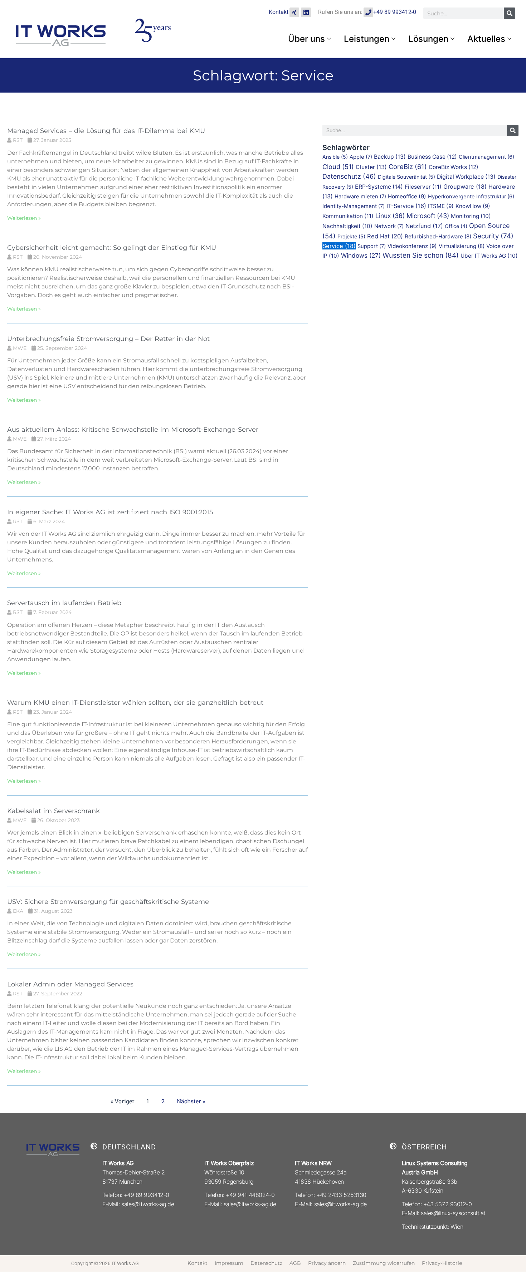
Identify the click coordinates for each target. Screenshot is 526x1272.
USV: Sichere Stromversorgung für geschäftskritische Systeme (108, 902)
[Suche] (509, 13)
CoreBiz (408, 166)
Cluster (371, 167)
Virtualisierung (461, 246)
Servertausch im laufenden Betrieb (64, 603)
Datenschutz (349, 176)
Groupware (465, 186)
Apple (361, 157)
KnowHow (473, 206)
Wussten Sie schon (421, 255)
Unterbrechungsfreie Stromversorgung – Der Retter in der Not (108, 339)
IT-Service (406, 205)
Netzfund (424, 225)
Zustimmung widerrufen (384, 1263)
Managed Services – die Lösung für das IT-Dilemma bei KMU (106, 131)
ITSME (441, 206)
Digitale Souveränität (406, 177)
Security (493, 236)
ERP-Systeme (379, 186)
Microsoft (427, 215)
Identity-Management (353, 206)
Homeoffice (407, 196)
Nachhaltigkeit (347, 226)
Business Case (432, 156)
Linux (390, 215)
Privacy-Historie (442, 1263)
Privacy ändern (327, 1263)
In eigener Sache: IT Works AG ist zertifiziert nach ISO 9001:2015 (110, 512)
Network (389, 226)
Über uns (306, 39)
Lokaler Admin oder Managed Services (70, 984)
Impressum (229, 1263)
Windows (361, 255)
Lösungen (428, 39)
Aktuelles (486, 39)
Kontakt (278, 12)
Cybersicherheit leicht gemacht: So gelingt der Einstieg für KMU (111, 248)
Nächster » (191, 1101)
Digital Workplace (466, 176)
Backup (390, 156)
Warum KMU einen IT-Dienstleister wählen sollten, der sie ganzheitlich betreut (135, 703)
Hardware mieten (360, 196)
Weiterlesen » (24, 218)
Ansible (335, 157)
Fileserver (423, 186)
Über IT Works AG (489, 255)
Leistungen (366, 39)
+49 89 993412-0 (394, 12)
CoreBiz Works (453, 167)
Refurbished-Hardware (438, 236)
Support (371, 246)
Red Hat (385, 236)
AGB (295, 1263)
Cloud (338, 166)
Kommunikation (348, 216)
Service (339, 245)
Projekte (351, 236)
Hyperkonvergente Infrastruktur (471, 196)
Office (456, 226)
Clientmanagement (486, 157)
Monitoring (471, 216)
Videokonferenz (412, 246)
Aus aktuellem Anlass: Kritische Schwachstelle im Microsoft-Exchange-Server (132, 430)
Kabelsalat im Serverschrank (53, 811)
